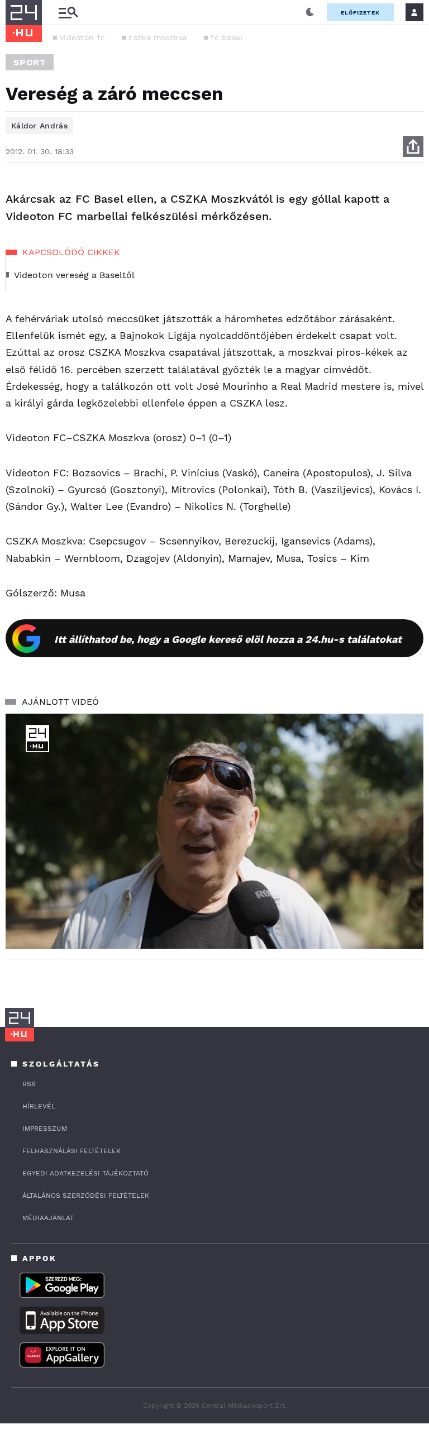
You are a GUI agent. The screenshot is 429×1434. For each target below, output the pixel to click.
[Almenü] (68, 12)
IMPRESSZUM (44, 1128)
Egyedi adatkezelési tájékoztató (85, 1173)
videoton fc (82, 37)
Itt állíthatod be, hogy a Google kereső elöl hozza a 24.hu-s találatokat (228, 639)
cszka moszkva (157, 37)
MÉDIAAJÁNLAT (48, 1218)
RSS (29, 1084)
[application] (214, 831)
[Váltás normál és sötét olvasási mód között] (310, 12)
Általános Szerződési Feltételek (85, 1195)
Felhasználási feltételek (71, 1151)
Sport (29, 62)
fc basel (226, 37)
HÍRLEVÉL (38, 1106)
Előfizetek (360, 12)
